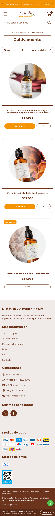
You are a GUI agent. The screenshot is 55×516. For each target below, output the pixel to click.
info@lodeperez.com (16, 385)
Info (4, 354)
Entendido (46, 512)
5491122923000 (14, 374)
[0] (49, 14)
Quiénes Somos (10, 338)
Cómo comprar (9, 333)
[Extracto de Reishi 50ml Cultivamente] (44, 206)
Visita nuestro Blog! (15, 396)
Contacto (6, 360)
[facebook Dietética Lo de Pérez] (13, 413)
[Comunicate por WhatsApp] (50, 503)
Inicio (14, 32)
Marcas (23, 32)
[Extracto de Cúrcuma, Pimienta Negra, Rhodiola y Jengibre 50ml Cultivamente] (44, 125)
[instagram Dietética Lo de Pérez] (5, 413)
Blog (4, 349)
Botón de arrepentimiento (21, 501)
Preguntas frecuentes (13, 344)
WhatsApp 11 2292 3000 (18, 380)
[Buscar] (49, 22)
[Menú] (5, 14)
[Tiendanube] (11, 505)
